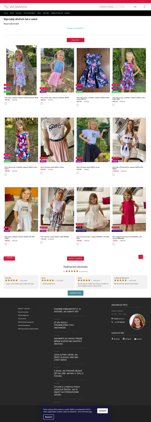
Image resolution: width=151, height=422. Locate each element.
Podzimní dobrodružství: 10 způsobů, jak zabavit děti (67, 310)
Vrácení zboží (22, 318)
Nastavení (48, 417)
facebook (117, 339)
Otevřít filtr (75, 40)
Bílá (113, 173)
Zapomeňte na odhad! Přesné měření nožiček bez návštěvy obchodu (68, 341)
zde (90, 412)
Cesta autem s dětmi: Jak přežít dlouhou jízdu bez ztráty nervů (66, 357)
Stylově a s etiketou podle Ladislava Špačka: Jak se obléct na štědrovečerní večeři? (67, 391)
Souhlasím (102, 411)
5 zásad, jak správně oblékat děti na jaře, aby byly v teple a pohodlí (68, 373)
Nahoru (10, 258)
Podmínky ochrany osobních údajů (28, 329)
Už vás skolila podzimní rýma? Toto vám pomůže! (64, 325)
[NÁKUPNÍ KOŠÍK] (145, 6)
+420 (119, 322)
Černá (78, 172)
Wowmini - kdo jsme (24, 308)
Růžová (42, 102)
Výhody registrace (23, 315)
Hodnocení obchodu (75, 266)
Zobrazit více (75, 293)
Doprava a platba (23, 312)
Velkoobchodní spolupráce (26, 322)
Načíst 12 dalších (75, 258)
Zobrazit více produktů (74, 28)
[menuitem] (6, 13)
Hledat (126, 7)
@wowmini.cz (119, 319)
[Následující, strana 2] (140, 257)
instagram (128, 339)
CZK (135, 7)
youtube (139, 339)
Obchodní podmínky (24, 325)
